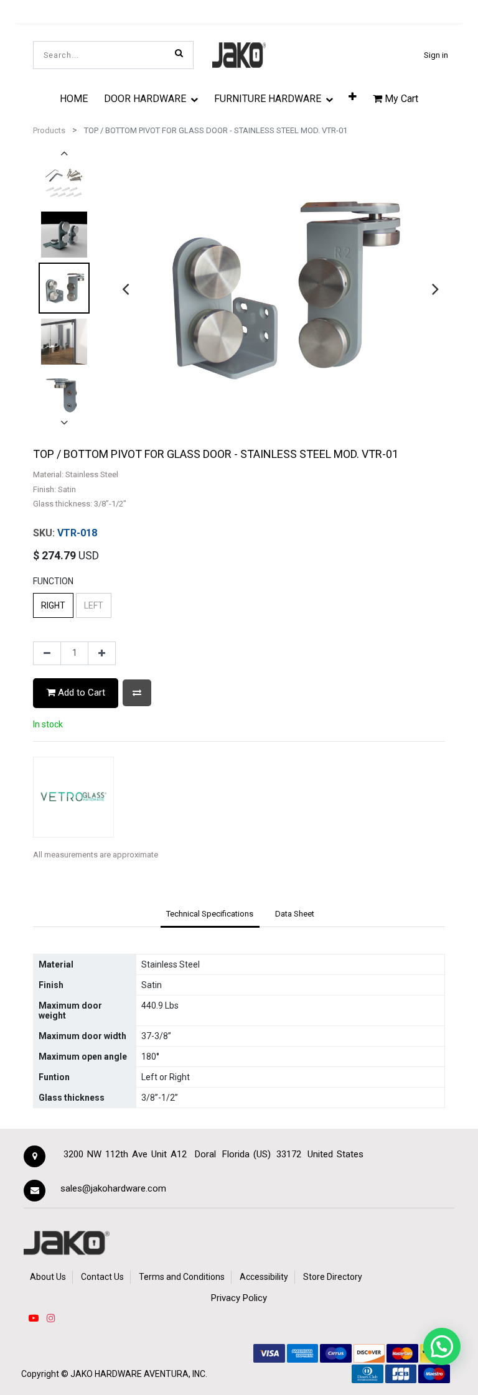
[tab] (210, 915)
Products (49, 130)
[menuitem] (74, 98)
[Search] (179, 53)
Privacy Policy (239, 1298)
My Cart (400, 99)
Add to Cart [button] (80, 692)
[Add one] (102, 653)
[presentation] (125, 289)
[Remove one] (47, 653)
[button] (352, 96)
